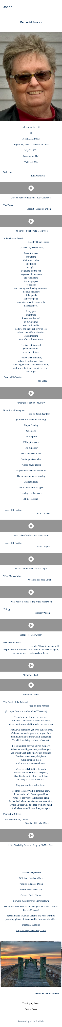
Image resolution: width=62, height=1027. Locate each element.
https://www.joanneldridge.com (31, 930)
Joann (8, 6)
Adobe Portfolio (36, 1021)
